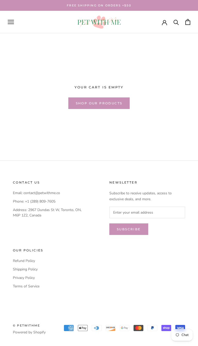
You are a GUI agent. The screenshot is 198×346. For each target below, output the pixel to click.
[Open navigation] (11, 22)
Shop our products (99, 103)
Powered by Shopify (29, 332)
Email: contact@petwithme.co (36, 192)
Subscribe (129, 229)
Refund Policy (24, 260)
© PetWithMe (26, 325)
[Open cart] (187, 22)
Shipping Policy (25, 269)
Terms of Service (26, 286)
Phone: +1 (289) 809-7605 (34, 201)
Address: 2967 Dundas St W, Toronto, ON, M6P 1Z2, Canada (47, 212)
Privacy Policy (24, 277)
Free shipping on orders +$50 (99, 5)
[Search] (176, 22)
